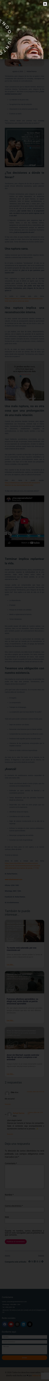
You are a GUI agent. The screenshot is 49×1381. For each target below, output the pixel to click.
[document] (24, 690)
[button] (45, 4)
